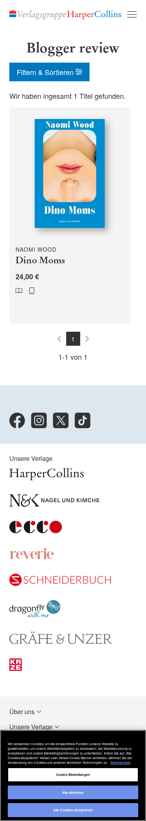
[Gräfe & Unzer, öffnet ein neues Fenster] (60, 641)
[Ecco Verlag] (35, 530)
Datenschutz (120, 762)
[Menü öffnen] (132, 14)
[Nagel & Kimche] (54, 504)
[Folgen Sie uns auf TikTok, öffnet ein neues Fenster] (82, 420)
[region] (73, 775)
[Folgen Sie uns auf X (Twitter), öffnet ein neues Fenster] (61, 420)
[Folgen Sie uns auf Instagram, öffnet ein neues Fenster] (39, 420)
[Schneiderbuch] (60, 583)
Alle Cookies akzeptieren (73, 810)
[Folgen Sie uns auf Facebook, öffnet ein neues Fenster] (17, 420)
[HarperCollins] (46, 477)
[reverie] (32, 557)
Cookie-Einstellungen (73, 774)
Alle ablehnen (73, 792)
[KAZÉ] (15, 668)
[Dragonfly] (34, 615)
